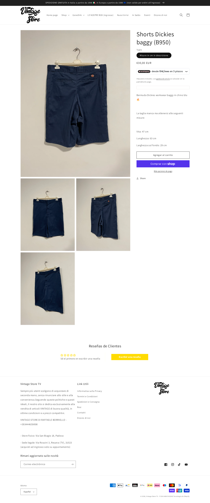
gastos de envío (163, 79)
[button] (65, 15)
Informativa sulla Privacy (89, 391)
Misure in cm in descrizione (154, 55)
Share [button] (143, 178)
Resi (79, 407)
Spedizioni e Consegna (88, 401)
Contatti (81, 412)
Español (27, 491)
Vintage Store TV (152, 496)
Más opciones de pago (163, 171)
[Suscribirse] (72, 464)
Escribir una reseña (130, 357)
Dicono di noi (83, 418)
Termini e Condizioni (87, 396)
